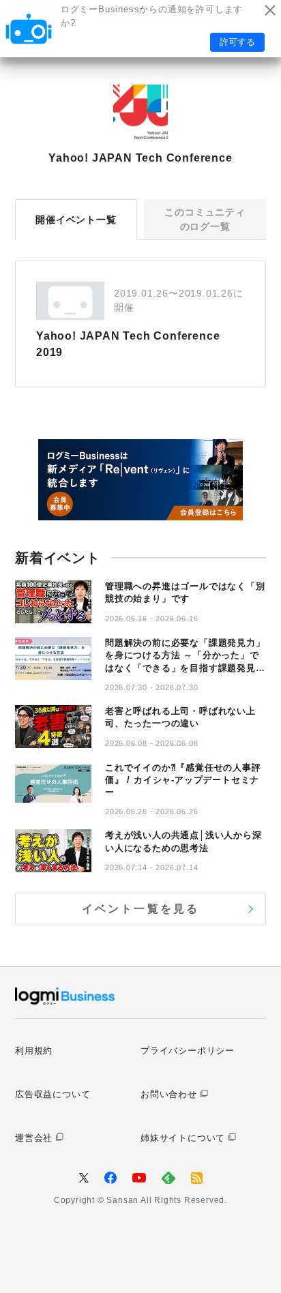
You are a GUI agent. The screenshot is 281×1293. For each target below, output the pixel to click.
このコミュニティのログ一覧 (204, 219)
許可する (237, 42)
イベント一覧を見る (141, 909)
